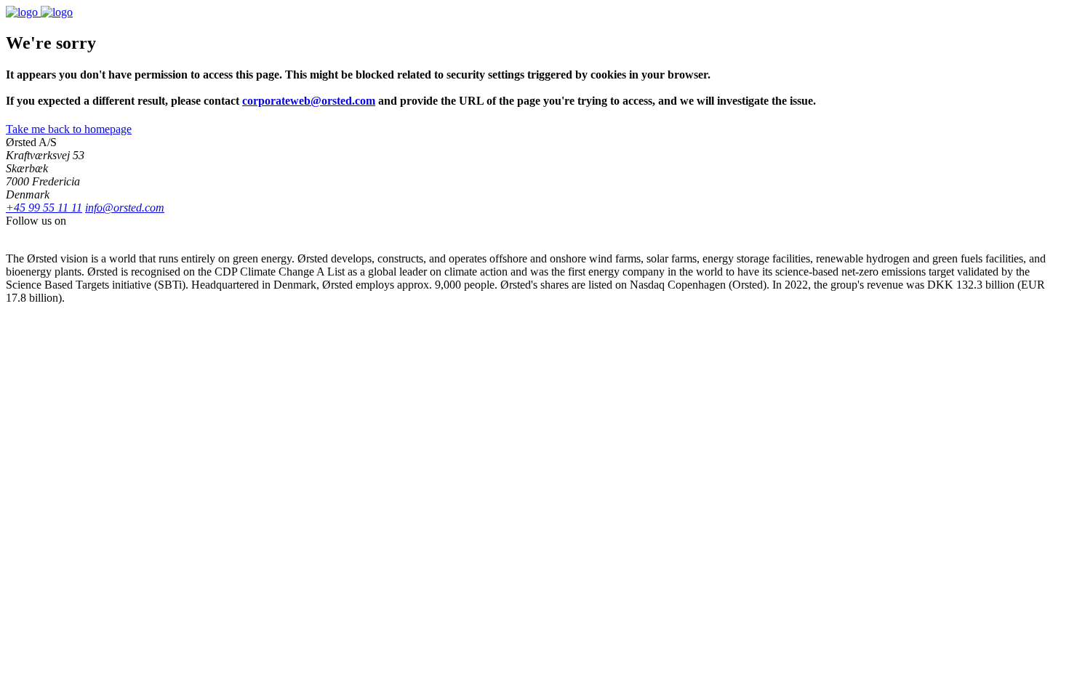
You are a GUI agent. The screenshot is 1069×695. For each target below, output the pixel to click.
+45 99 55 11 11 (44, 207)
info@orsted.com (124, 207)
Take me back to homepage (69, 129)
